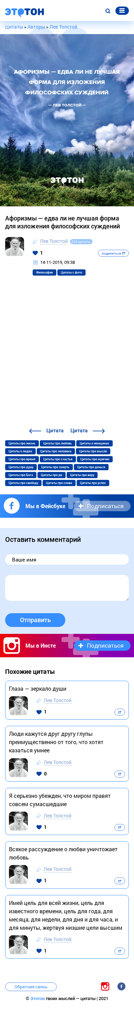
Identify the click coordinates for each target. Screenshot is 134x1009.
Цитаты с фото (71, 272)
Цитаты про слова (59, 483)
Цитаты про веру (82, 475)
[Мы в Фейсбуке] (121, 986)
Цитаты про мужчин (94, 459)
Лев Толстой (54, 241)
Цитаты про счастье (57, 459)
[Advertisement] (67, 356)
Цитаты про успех (93, 483)
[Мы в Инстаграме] (105, 986)
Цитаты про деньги (91, 467)
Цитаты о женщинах (94, 443)
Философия (44, 272)
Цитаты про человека (55, 451)
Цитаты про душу (21, 467)
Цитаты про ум (51, 475)
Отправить (35, 620)
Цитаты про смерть (55, 467)
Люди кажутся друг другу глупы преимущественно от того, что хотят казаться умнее (56, 742)
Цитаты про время (22, 459)
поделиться (112, 253)
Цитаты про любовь (57, 443)
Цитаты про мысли (93, 451)
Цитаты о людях (20, 451)
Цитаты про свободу (23, 483)
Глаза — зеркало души (37, 688)
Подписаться (105, 506)
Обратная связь (30, 987)
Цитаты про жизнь (22, 443)
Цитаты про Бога (21, 475)
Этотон (38, 998)
